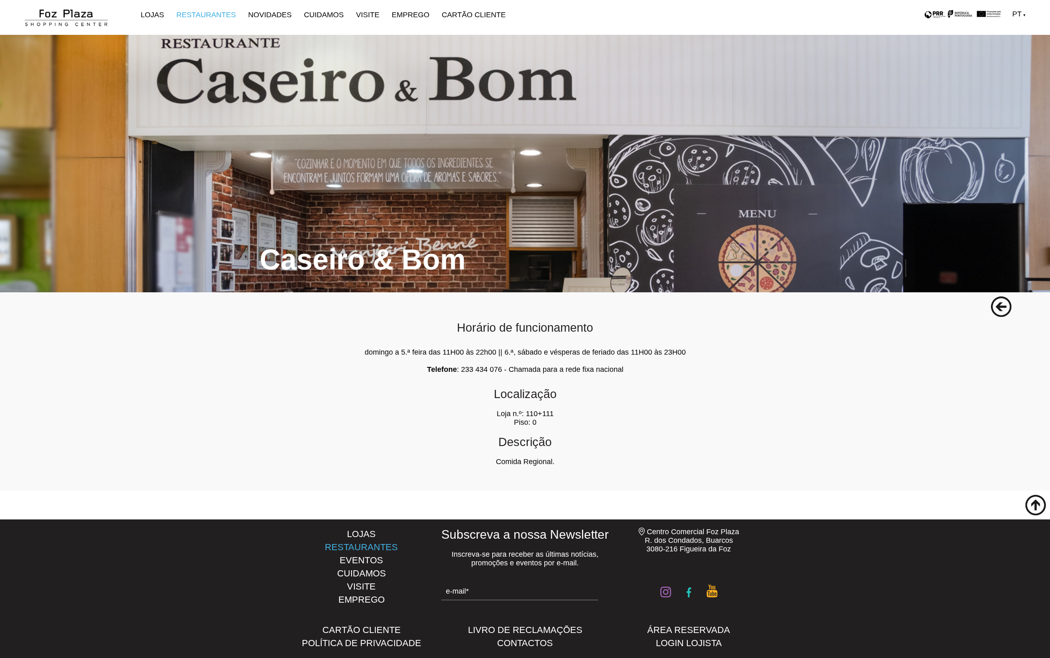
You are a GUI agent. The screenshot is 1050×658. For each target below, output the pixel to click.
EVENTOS (361, 560)
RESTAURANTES (206, 15)
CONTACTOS (525, 643)
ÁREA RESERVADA (688, 630)
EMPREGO (410, 15)
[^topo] (1035, 505)
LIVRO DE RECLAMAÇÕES (525, 630)
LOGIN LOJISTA (689, 643)
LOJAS (152, 15)
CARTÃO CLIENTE (474, 15)
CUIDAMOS (324, 15)
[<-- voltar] (1001, 306)
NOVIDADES (270, 15)
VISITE (367, 15)
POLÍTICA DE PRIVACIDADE (361, 643)
